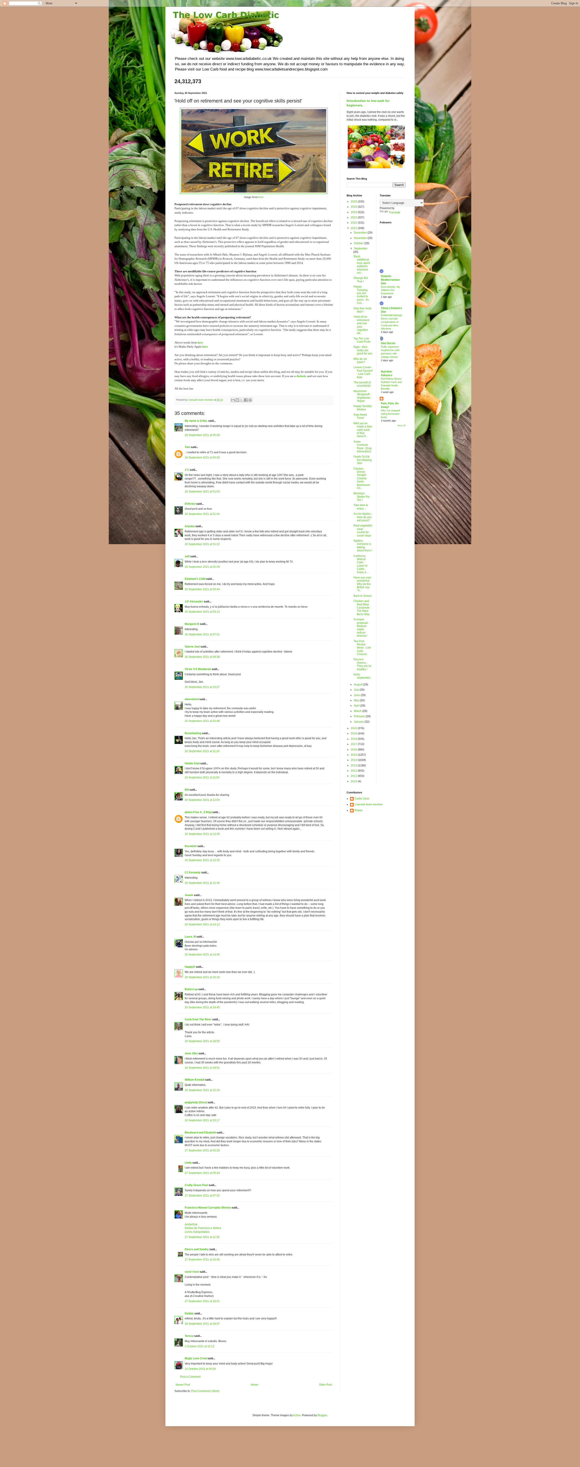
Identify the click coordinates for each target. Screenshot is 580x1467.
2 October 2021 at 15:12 (199, 1346)
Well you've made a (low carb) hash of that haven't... (362, 430)
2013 (354, 765)
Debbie (189, 1313)
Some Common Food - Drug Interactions (362, 446)
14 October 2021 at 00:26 (200, 1368)
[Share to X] (241, 400)
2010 (354, 781)
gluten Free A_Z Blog (198, 812)
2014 (354, 760)
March (358, 711)
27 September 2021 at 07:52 (202, 1195)
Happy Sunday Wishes (362, 408)
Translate (394, 212)
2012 (354, 770)
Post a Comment (190, 1376)
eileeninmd (192, 699)
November (360, 238)
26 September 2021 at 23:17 (202, 1120)
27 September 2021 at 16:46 (202, 1259)
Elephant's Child (195, 578)
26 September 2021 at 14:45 (202, 954)
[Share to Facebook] (246, 400)
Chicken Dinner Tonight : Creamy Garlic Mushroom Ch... (361, 478)
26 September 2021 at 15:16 (202, 977)
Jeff (187, 556)
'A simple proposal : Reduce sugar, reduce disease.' (361, 627)
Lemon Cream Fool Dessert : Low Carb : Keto (362, 372)
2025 (354, 206)
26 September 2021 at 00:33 (202, 457)
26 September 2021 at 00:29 (202, 435)
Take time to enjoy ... (360, 507)
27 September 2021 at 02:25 (202, 1150)
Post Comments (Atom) (205, 1391)
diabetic (301, 376)
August (358, 684)
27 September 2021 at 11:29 (202, 1237)
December (360, 232)
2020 (354, 728)
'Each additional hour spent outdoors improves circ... (361, 264)
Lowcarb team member (369, 804)
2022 (354, 222)
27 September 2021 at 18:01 (202, 1301)
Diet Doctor (388, 343)
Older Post (325, 1384)
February (360, 716)
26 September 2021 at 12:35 (202, 834)
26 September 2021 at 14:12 (202, 924)
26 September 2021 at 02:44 (202, 589)
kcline (297, 1415)
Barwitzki (191, 846)
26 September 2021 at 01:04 (202, 514)
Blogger (322, 1415)
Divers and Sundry (197, 1249)
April (357, 705)
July (357, 689)
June (357, 695)
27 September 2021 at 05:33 (202, 1173)
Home (254, 1384)
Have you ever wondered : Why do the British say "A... (362, 584)
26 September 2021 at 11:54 (202, 777)
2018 (354, 739)
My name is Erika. (196, 420)
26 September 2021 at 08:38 (202, 656)
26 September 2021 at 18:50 (202, 1041)
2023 (354, 217)
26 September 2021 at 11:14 (202, 751)
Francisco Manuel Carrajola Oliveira (208, 1207)
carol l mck (192, 1271)
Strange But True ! (360, 279)
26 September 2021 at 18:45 (202, 1007)
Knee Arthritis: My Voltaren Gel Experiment (390, 290)
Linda (188, 1162)
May (357, 700)
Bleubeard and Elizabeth (200, 1132)
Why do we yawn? (360, 360)
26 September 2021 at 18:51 (202, 1067)
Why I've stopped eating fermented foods (390, 414)
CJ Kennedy (193, 872)
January (359, 721)
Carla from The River (198, 1019)
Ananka (190, 526)
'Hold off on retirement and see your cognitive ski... (361, 325)
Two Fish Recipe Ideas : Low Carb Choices (362, 648)
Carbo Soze (362, 798)
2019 (354, 733)
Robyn (359, 810)
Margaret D (192, 624)
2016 (354, 749)
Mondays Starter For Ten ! (361, 497)
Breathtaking (193, 733)
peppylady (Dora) (196, 1102)
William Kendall (194, 1079)
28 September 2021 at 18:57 (202, 1323)
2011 (354, 775)
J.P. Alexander (194, 601)
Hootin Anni (192, 763)
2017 (354, 744)
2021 (354, 228)
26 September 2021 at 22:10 (202, 1090)
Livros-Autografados (197, 1231)
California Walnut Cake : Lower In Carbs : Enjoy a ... (361, 564)
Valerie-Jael (192, 646)
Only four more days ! (362, 310)
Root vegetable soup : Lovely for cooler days (362, 530)
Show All (401, 425)
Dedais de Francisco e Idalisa (203, 1228)
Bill (187, 789)
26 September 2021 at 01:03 (202, 491)
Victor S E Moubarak (198, 669)
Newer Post (183, 1384)
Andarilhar (191, 1224)
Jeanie (189, 895)
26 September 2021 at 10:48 (202, 721)
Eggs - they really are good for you (362, 350)
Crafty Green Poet (196, 1185)
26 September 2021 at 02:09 (202, 566)
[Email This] (233, 400)
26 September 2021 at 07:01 (202, 634)
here (261, 197)
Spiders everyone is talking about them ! (362, 545)
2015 (354, 754)
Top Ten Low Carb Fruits (361, 340)
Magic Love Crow (196, 1358)
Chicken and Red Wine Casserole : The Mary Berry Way (362, 607)
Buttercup (191, 989)
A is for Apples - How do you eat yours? (362, 517)
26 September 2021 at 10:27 (202, 687)
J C (187, 469)
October (359, 243)
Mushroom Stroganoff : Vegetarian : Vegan (362, 396)
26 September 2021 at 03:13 (202, 611)
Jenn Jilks (191, 1053)
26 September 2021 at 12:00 (202, 800)
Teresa (189, 1336)
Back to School (362, 595)
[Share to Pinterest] (250, 400)
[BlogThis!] (237, 400)
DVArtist (190, 503)
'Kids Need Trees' (360, 416)
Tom (187, 447)
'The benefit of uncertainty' (362, 384)
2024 (354, 212)
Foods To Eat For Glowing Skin (362, 460)
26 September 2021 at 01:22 (202, 544)
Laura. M (190, 936)
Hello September (361, 676)
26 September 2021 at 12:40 (202, 883)
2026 (354, 201)
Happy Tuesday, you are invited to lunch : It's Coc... (361, 295)
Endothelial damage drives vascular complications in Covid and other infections (391, 322)
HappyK (190, 966)
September (360, 248)
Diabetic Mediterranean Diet (390, 280)
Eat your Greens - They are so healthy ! (362, 664)
